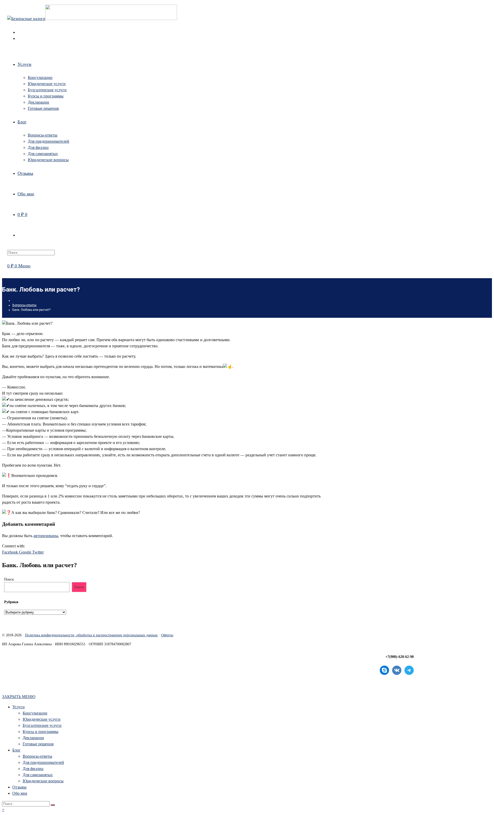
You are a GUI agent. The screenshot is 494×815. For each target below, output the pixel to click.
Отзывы (19, 787)
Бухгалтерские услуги (42, 725)
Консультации (35, 713)
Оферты (167, 635)
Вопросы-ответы (37, 756)
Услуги (18, 707)
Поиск (9, 579)
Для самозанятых (38, 775)
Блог (16, 750)
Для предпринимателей (43, 762)
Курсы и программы (40, 731)
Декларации (33, 738)
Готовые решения (38, 744)
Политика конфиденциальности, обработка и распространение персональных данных (91, 635)
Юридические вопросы (43, 781)
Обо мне (19, 793)
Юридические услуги (41, 719)
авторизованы (45, 535)
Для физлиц (33, 768)
